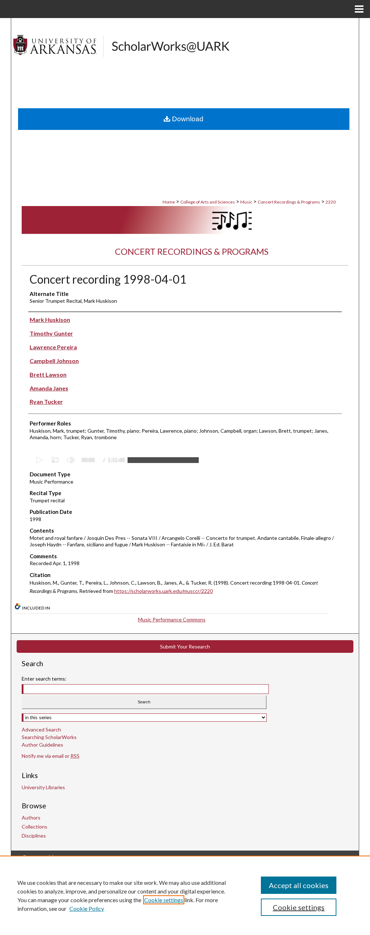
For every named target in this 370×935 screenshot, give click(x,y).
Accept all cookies (298, 885)
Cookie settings (163, 899)
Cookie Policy (86, 908)
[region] (185, 895)
